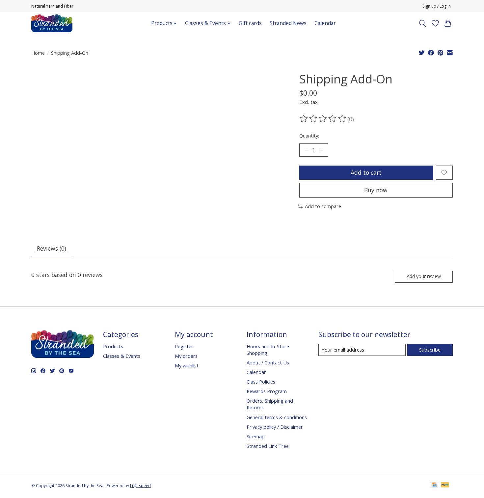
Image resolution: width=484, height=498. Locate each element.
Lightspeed (140, 485)
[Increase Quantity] (321, 150)
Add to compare (323, 206)
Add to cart (366, 172)
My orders (186, 356)
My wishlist (187, 365)
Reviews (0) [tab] (51, 248)
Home (38, 52)
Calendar (325, 23)
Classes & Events (121, 356)
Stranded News (288, 23)
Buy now (376, 190)
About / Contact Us (268, 362)
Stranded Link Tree (268, 446)
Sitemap (256, 436)
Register (184, 346)
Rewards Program (267, 391)
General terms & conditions (277, 417)
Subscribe (430, 349)
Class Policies (261, 381)
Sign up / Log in (436, 6)
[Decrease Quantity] (306, 150)
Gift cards (250, 23)
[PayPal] (445, 485)
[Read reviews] (323, 118)
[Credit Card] (434, 485)
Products (113, 346)
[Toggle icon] (422, 23)
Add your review (424, 276)
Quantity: (309, 135)
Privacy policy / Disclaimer (275, 426)
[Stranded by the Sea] (51, 23)
